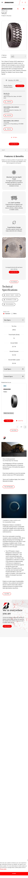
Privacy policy (24, 869)
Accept (14, 873)
